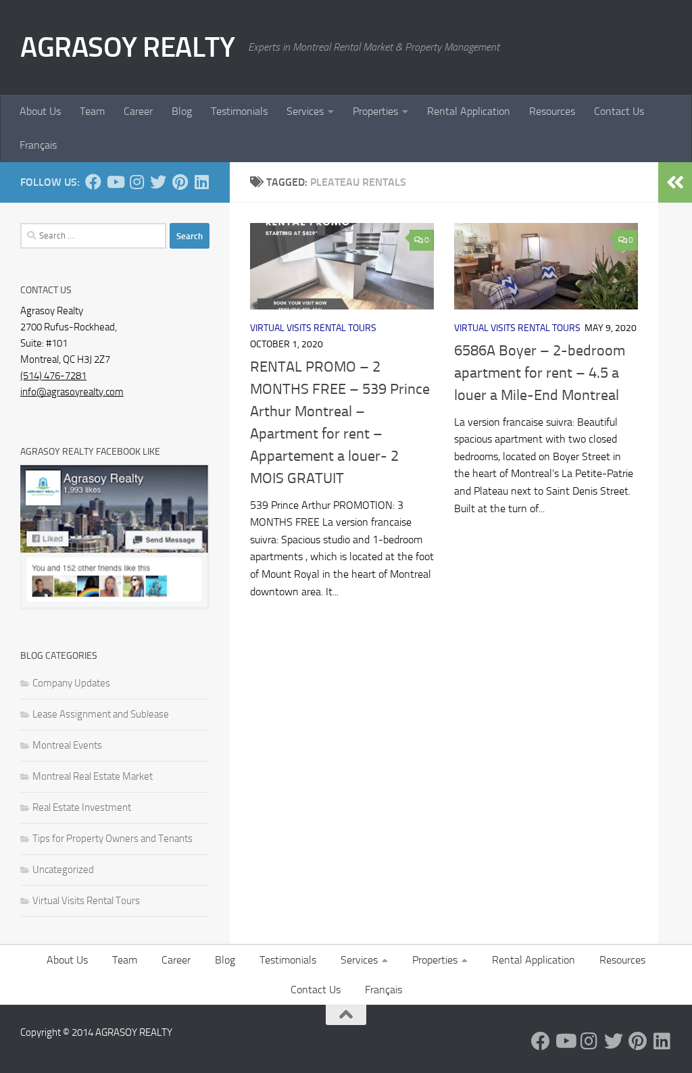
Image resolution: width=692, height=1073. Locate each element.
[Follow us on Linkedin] (201, 182)
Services (305, 111)
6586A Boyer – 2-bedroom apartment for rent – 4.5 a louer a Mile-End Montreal (539, 373)
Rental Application (468, 111)
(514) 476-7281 (53, 376)
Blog (182, 111)
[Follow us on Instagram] (136, 182)
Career (138, 111)
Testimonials (239, 111)
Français (38, 145)
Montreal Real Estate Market (92, 776)
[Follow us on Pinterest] (180, 182)
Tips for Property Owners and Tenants (112, 838)
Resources (552, 111)
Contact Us (619, 111)
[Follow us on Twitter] (158, 182)
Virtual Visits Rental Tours (313, 328)
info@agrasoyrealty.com (72, 392)
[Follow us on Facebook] (93, 182)
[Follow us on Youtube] (115, 182)
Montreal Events (67, 745)
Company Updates (71, 683)
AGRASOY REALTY (127, 47)
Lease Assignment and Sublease (100, 714)
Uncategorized (63, 870)
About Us (40, 111)
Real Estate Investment (81, 807)
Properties (375, 111)
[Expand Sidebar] (675, 182)
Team (92, 111)
